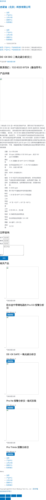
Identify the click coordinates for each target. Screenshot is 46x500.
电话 (1, 243)
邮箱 (1, 240)
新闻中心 (9, 20)
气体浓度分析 (16, 47)
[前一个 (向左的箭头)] (2, 498)
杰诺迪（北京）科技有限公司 (15, 7)
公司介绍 (9, 17)
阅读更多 (10, 315)
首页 (7, 12)
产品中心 (9, 15)
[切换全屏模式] (8, 495)
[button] (23, 26)
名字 (1, 237)
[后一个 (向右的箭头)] (8, 498)
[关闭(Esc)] (19, 495)
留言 (1, 255)
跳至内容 (3, 1)
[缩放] (2, 495)
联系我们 (9, 22)
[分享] (13, 495)
